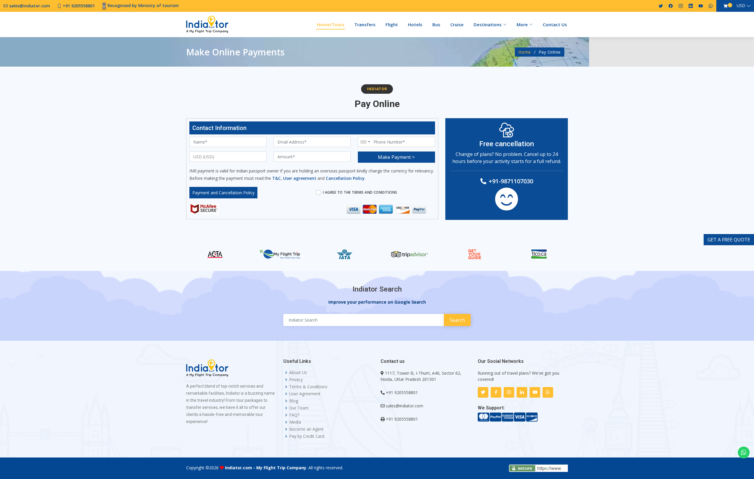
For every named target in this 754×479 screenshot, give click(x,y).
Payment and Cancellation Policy (223, 192)
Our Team (299, 408)
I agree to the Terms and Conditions (360, 192)
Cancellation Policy (345, 178)
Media (295, 422)
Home (524, 52)
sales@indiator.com (404, 406)
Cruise (457, 24)
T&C (276, 178)
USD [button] (741, 5)
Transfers (365, 24)
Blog (293, 401)
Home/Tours (330, 24)
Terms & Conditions (308, 387)
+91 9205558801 (402, 392)
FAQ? (294, 415)
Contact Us (555, 24)
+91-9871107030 (511, 181)
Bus (436, 24)
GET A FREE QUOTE (728, 239)
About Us (298, 373)
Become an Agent (306, 429)
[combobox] (365, 142)
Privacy (296, 380)
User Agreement (304, 394)
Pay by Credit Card (306, 436)
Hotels (415, 24)
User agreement (299, 178)
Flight (392, 24)
